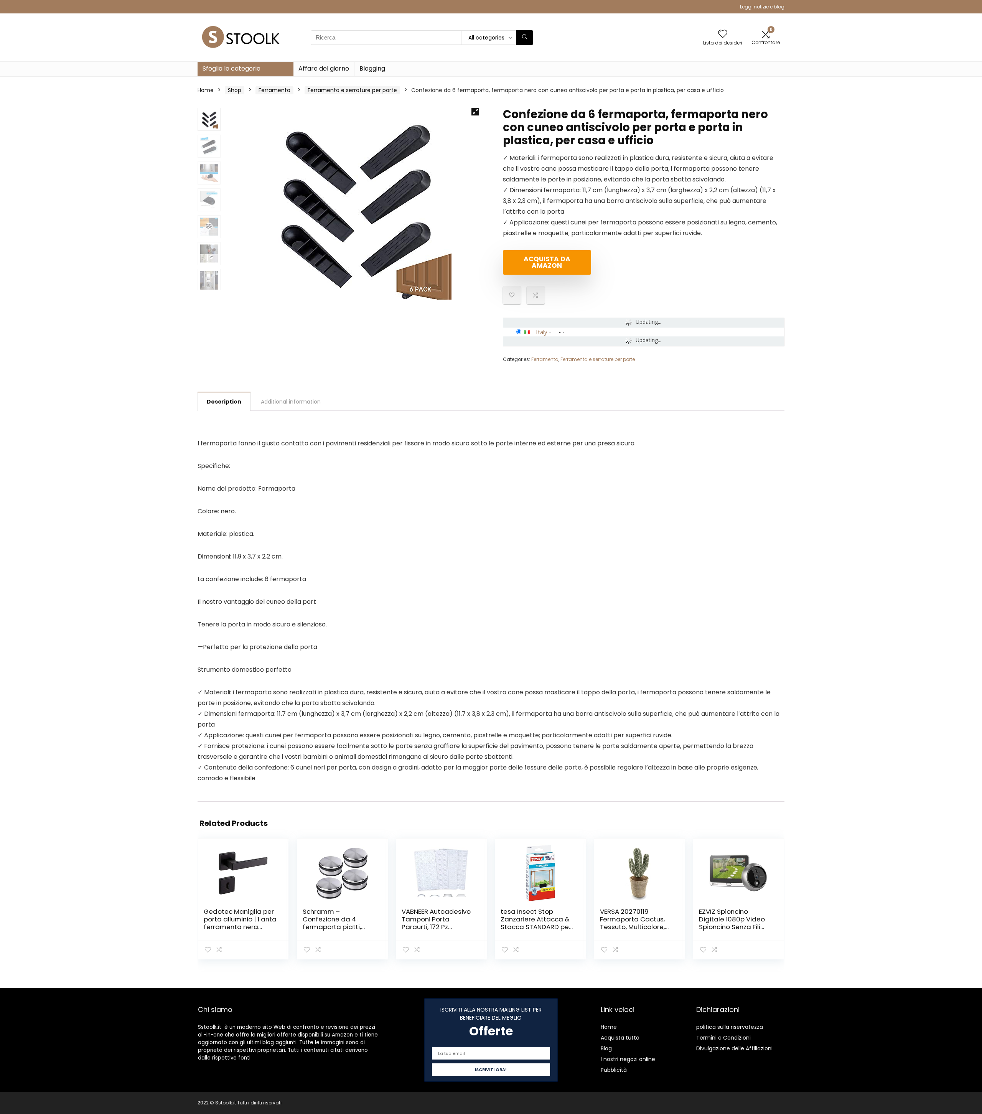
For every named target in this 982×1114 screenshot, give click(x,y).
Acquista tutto (620, 1037)
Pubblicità (614, 1070)
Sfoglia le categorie (231, 68)
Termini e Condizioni (723, 1037)
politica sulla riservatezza (729, 1027)
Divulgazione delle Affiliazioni (734, 1048)
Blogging (372, 68)
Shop (234, 90)
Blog (606, 1048)
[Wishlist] (722, 34)
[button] (475, 111)
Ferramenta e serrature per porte (352, 90)
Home (206, 90)
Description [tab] (224, 401)
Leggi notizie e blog (762, 6)
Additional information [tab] (291, 401)
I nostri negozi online (628, 1059)
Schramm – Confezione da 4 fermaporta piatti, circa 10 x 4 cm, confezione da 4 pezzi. (338, 927)
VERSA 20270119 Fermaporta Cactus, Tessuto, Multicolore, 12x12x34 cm (632, 923)
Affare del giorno (323, 68)
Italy (541, 332)
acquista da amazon (547, 262)
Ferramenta (274, 90)
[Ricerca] (524, 37)
